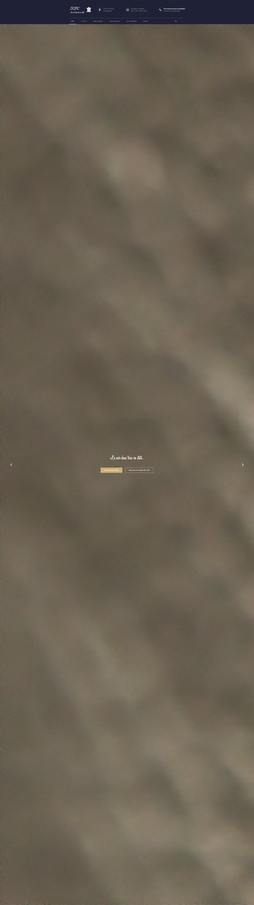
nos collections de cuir (139, 470)
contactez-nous (111, 470)
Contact (145, 21)
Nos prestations (114, 21)
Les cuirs (83, 21)
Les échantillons (131, 21)
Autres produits (98, 21)
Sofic (72, 21)
